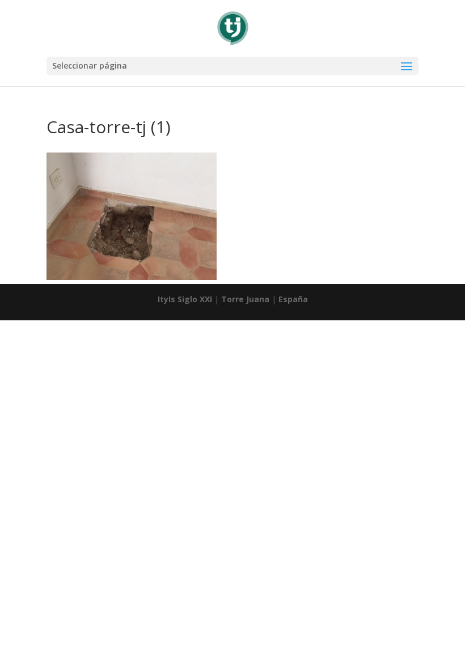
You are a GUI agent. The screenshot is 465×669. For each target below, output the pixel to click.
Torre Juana (245, 299)
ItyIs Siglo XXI (185, 299)
